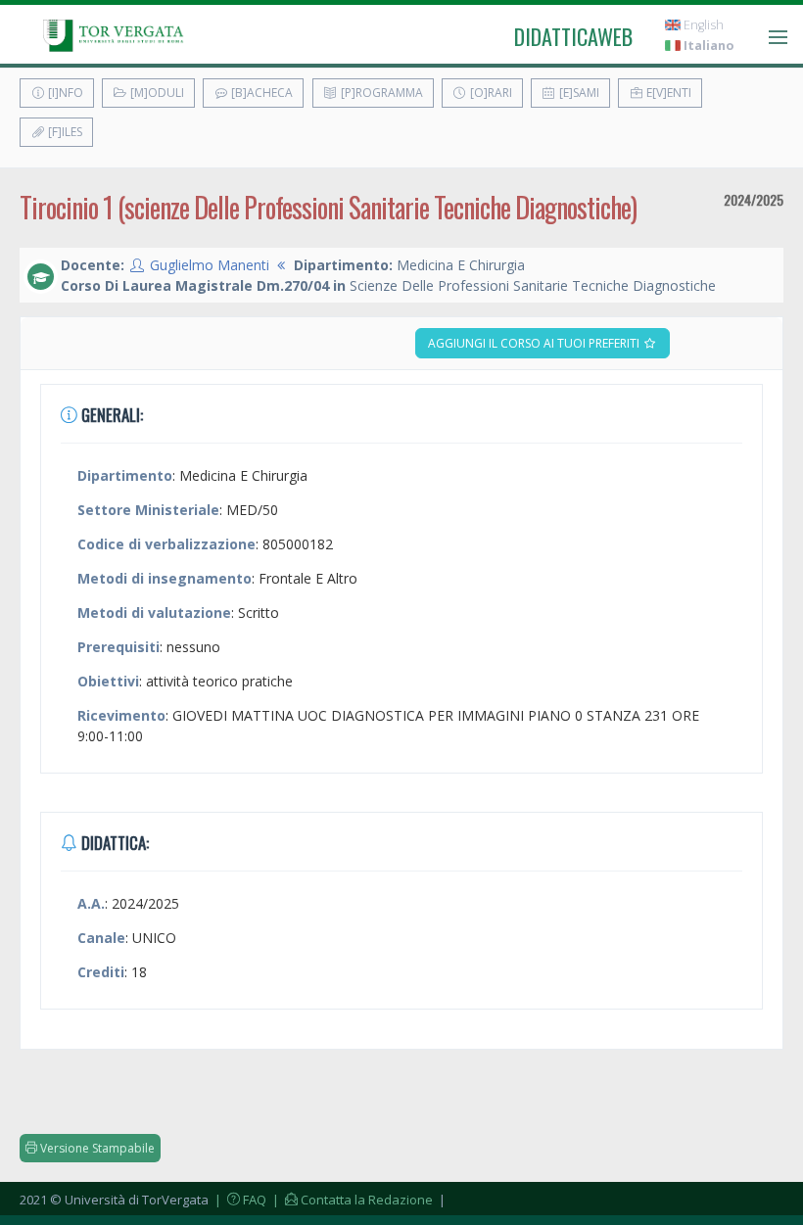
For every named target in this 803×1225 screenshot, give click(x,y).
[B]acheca (260, 92)
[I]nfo (64, 92)
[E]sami (577, 92)
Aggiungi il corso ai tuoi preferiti (535, 343)
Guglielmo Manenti (209, 265)
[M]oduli (155, 92)
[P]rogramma (380, 92)
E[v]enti (667, 92)
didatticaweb (573, 36)
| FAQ (239, 1199)
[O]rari (489, 92)
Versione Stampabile (96, 1148)
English (702, 25)
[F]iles (63, 131)
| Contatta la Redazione (351, 1199)
